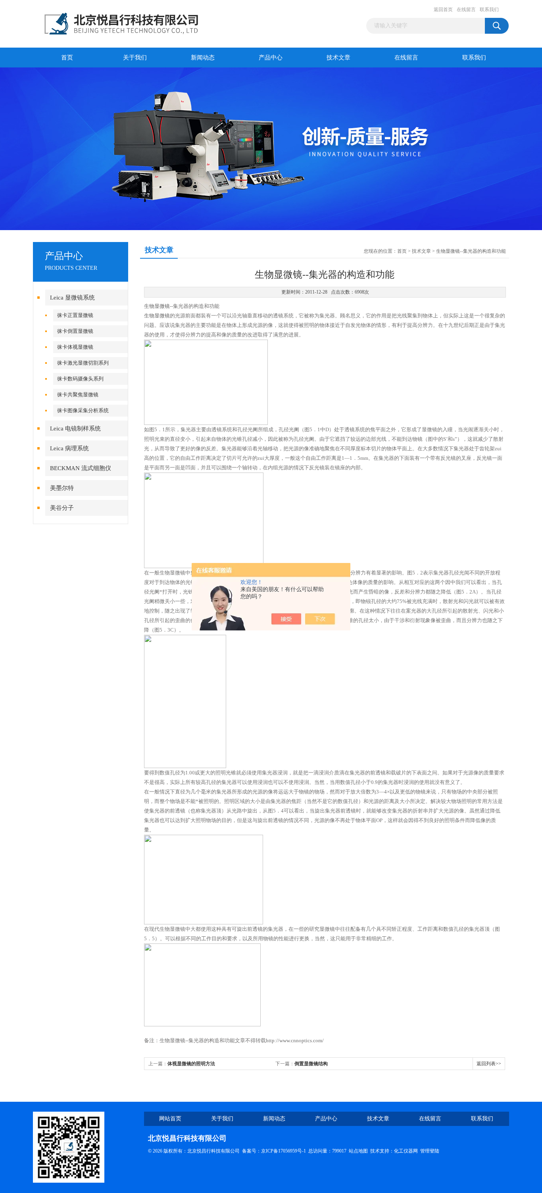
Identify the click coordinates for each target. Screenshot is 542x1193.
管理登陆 (429, 1151)
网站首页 (170, 1119)
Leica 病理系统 (69, 448)
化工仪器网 (406, 1151)
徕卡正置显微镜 (75, 315)
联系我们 (489, 9)
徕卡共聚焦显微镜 (77, 395)
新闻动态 (203, 57)
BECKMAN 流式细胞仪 (80, 468)
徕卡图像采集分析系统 (83, 410)
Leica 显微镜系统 (72, 297)
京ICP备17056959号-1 (283, 1151)
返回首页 (443, 9)
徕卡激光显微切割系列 (83, 363)
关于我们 (135, 57)
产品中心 (271, 57)
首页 (67, 57)
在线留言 (466, 9)
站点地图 (358, 1151)
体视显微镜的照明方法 (191, 1063)
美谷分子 (62, 508)
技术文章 (338, 57)
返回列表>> (489, 1063)
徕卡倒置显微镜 (75, 331)
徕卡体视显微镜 (75, 347)
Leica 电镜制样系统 (75, 428)
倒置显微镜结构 (311, 1063)
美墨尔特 (62, 488)
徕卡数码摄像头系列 (80, 379)
